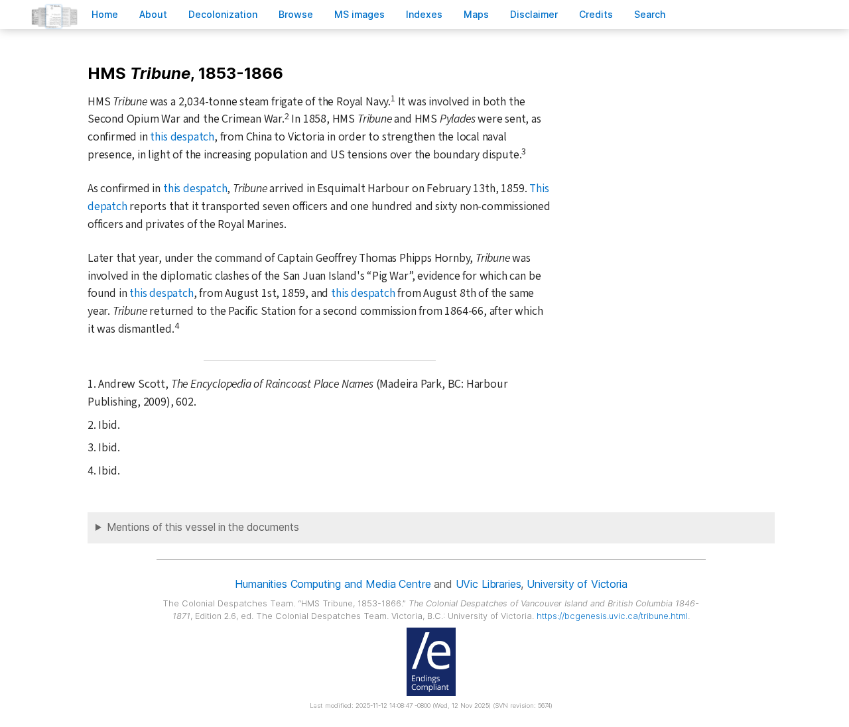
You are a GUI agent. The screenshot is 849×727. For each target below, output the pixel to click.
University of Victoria (577, 583)
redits (596, 14)
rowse (296, 14)
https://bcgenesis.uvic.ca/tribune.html (612, 616)
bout (153, 14)
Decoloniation (222, 14)
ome (105, 14)
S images (359, 14)
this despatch (182, 137)
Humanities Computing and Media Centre (332, 583)
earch (650, 14)
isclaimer (534, 14)
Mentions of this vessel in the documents (203, 527)
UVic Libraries (488, 583)
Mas (476, 14)
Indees (424, 14)
